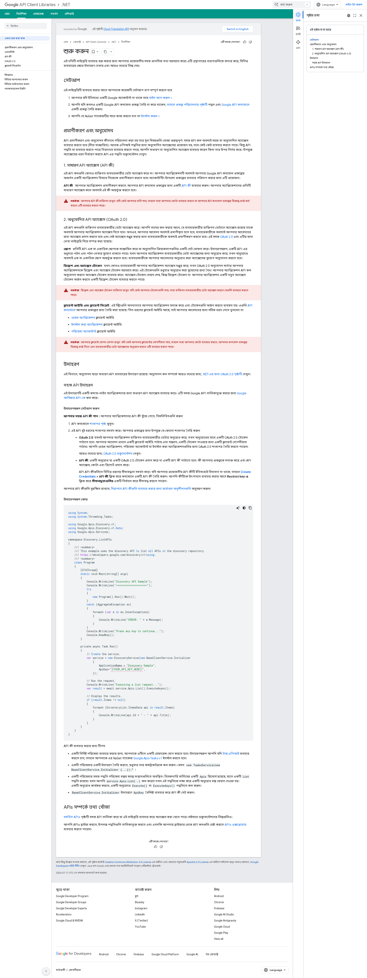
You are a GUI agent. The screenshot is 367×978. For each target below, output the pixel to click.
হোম (7, 13)
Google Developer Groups (71, 902)
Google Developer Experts (71, 908)
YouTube (140, 926)
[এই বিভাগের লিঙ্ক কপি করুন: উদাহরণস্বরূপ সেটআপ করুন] (103, 408)
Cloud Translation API (116, 29)
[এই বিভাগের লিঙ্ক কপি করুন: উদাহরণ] (83, 364)
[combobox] (292, 4)
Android (219, 896)
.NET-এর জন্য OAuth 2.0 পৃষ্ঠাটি (222, 374)
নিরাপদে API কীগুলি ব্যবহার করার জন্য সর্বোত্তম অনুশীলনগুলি (151, 489)
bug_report (348, 15)
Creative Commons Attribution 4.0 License (128, 862)
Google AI (192, 954)
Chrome (219, 902)
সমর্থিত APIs (72, 817)
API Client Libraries (37, 4)
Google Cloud (222, 926)
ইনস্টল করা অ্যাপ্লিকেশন (87, 324)
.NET (66, 4)
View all (218, 938)
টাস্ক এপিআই (230, 753)
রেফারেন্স (38, 13)
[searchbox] (26, 26)
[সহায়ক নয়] (250, 42)
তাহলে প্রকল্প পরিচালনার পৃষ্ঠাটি (187, 105)
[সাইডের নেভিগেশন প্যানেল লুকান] (46, 971)
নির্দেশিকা (21, 13)
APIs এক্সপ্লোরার (235, 824)
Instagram (141, 908)
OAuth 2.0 (226, 237)
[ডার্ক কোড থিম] (244, 508)
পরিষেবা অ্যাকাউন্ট (83, 331)
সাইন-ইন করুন (354, 4)
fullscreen (354, 15)
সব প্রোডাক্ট (212, 954)
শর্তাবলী (60, 970)
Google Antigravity (225, 920)
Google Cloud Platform (165, 954)
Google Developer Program (72, 896)
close (361, 15)
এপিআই (69, 13)
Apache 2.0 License (197, 862)
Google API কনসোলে (235, 105)
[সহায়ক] (245, 42)
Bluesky (139, 902)
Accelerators (63, 914)
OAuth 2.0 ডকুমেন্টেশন (117, 453)
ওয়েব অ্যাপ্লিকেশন (83, 318)
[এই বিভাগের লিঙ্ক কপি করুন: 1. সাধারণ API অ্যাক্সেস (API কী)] (118, 165)
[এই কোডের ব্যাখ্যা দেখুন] (238, 508)
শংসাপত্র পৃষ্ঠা (98, 424)
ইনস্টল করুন (149, 116)
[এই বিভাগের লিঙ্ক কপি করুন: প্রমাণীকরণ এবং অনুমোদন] (117, 131)
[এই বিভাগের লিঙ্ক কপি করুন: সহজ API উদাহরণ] (96, 385)
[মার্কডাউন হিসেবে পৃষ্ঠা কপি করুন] (105, 51)
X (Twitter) (141, 920)
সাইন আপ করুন (159, 98)
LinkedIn (140, 914)
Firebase (219, 908)
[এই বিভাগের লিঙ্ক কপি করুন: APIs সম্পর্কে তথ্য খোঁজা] (113, 807)
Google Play (221, 932)
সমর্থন (54, 13)
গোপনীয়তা (75, 970)
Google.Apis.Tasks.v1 (147, 758)
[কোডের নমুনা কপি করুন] (250, 508)
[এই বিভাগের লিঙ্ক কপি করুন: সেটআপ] (84, 80)
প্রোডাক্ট (77, 41)
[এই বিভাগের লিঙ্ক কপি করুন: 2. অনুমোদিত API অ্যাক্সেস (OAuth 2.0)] (131, 220)
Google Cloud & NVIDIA (69, 920)
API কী (186, 185)
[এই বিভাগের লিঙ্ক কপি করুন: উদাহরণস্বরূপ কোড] (92, 499)
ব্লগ (136, 896)
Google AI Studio (224, 914)
